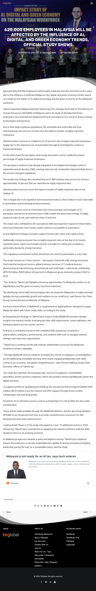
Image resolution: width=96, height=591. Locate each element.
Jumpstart (70, 545)
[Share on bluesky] (54, 505)
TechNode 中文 (72, 538)
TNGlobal (70, 541)
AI (41, 53)
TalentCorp (8, 500)
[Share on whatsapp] (51, 505)
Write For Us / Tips (42, 552)
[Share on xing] (57, 505)
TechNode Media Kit (43, 534)
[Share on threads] (41, 505)
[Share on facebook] (35, 505)
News (53, 53)
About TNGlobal (41, 538)
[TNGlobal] (7, 3)
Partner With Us (41, 545)
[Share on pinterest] (44, 505)
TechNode (70, 534)
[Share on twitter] (38, 505)
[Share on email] (61, 505)
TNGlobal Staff (70, 53)
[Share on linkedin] (48, 505)
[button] (92, 3)
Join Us (37, 548)
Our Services (40, 541)
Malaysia (46, 53)
